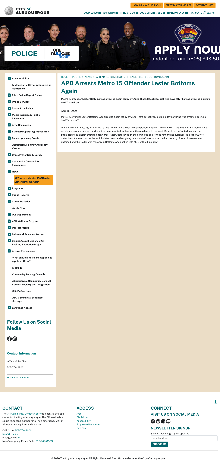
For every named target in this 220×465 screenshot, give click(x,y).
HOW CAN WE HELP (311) (146, 5)
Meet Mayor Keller (179, 5)
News (88, 77)
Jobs (159, 13)
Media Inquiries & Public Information (26, 116)
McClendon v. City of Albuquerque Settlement (31, 87)
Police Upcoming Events (25, 138)
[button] (195, 13)
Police (76, 77)
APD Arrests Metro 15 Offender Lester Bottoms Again (32, 180)
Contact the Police (22, 108)
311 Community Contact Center (24, 413)
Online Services (20, 101)
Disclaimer (82, 417)
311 (10, 430)
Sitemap (81, 428)
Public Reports (20, 195)
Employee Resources (88, 424)
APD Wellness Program (25, 221)
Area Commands (21, 125)
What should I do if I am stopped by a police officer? (32, 259)
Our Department (21, 214)
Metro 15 (17, 267)
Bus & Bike (146, 13)
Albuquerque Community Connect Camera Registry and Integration (31, 283)
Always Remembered (24, 251)
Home (64, 77)
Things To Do (127, 13)
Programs (17, 188)
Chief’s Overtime (21, 291)
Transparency (175, 13)
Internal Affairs (20, 227)
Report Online (10, 434)
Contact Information (21, 353)
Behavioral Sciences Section (28, 234)
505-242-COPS (44, 441)
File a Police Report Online (27, 95)
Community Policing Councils (28, 274)
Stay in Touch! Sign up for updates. (170, 433)
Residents (109, 13)
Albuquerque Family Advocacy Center (30, 146)
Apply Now (18, 208)
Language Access (22, 307)
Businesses (91, 13)
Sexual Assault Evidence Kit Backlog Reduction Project (28, 243)
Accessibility (83, 420)
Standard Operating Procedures (30, 131)
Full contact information (18, 377)
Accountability (20, 78)
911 (20, 437)
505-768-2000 (23, 430)
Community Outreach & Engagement (25, 163)
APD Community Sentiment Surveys (27, 299)
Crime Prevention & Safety (27, 155)
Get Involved (205, 5)
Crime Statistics (21, 201)
